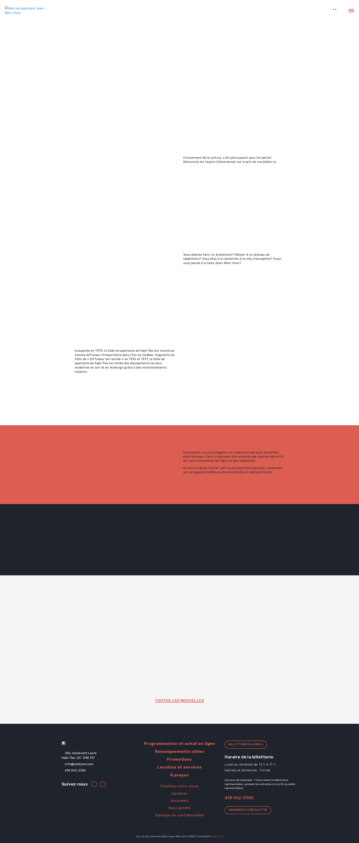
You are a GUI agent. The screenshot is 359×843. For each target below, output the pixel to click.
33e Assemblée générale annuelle (106, 642)
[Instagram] (103, 784)
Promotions (318, 10)
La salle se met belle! (244, 639)
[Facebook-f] (94, 784)
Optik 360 (217, 836)
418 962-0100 (239, 797)
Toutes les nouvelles (179, 700)
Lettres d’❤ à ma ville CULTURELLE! (174, 642)
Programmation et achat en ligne (230, 10)
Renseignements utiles (282, 10)
